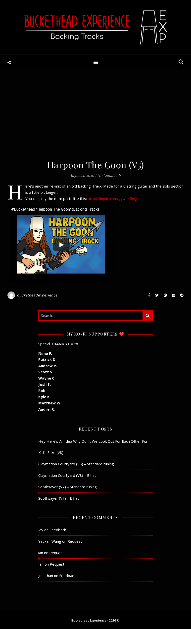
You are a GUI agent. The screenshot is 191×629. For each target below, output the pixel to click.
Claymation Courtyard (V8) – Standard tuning (76, 463)
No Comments (109, 175)
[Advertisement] (95, 117)
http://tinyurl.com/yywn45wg (112, 198)
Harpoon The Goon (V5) (95, 165)
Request (74, 541)
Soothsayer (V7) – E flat (58, 498)
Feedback (57, 529)
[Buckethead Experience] (95, 27)
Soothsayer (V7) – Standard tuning (67, 486)
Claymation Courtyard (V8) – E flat (67, 475)
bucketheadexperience (37, 295)
